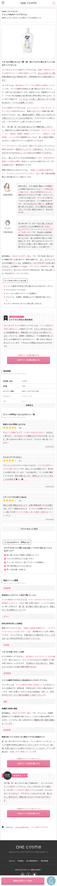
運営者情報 (44, 861)
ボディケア (9, 827)
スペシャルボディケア (22, 827)
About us (12, 861)
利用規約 (21, 861)
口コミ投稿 (51, 880)
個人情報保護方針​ (32, 861)
